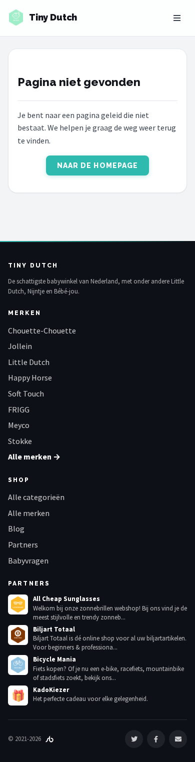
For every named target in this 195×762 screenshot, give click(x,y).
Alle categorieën (36, 497)
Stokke (20, 441)
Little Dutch (29, 362)
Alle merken (29, 513)
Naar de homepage (97, 166)
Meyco (19, 425)
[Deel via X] (134, 739)
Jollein (20, 346)
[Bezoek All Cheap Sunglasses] (18, 604)
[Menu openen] (177, 18)
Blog (16, 529)
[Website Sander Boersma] (49, 738)
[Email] (178, 739)
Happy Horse (30, 377)
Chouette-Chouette (42, 331)
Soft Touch (26, 393)
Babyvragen (28, 561)
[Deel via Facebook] (156, 739)
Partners (23, 545)
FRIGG (19, 409)
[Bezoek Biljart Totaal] (18, 635)
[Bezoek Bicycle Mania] (18, 665)
